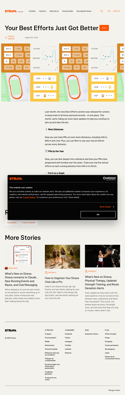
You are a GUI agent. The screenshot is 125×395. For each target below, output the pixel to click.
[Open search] (102, 11)
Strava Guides (67, 11)
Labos (107, 353)
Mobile (47, 341)
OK (98, 214)
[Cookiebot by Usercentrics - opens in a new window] (105, 179)
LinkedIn (68, 349)
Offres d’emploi (110, 334)
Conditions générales (49, 373)
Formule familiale (51, 349)
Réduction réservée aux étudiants (52, 354)
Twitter (67, 338)
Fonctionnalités (50, 338)
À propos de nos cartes (50, 379)
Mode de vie (54, 11)
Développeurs (110, 349)
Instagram (68, 341)
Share (104, 28)
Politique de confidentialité (50, 360)
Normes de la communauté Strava (112, 358)
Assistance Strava (91, 334)
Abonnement (49, 345)
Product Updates (28, 222)
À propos (48, 334)
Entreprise (108, 341)
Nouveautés (11, 222)
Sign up (116, 11)
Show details (105, 207)
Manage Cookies (114, 390)
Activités (32, 11)
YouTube (68, 345)
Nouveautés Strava (84, 11)
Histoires (68, 353)
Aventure (42, 11)
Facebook (68, 334)
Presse (107, 338)
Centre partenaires (112, 345)
